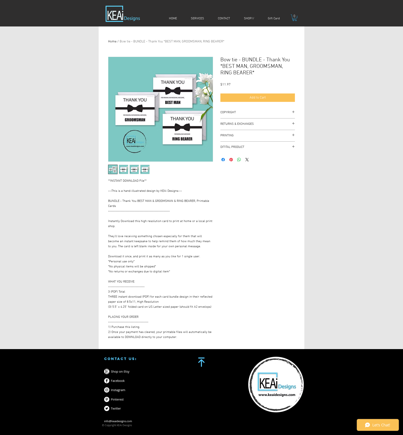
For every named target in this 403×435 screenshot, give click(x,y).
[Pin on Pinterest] (231, 159)
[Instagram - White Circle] (106, 390)
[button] (294, 17)
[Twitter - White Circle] (106, 408)
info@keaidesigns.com (118, 421)
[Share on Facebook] (223, 159)
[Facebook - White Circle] (106, 380)
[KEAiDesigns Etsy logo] (106, 371)
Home (112, 41)
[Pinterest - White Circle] (106, 399)
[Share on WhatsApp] (239, 159)
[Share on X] (247, 159)
